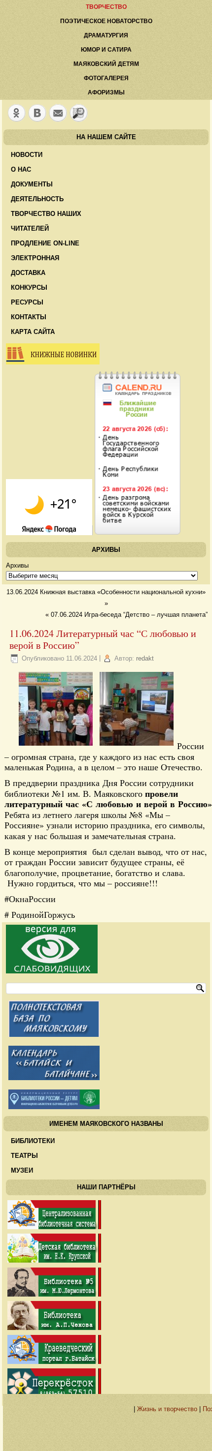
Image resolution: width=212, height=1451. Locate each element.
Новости (26, 154)
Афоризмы (106, 92)
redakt (145, 658)
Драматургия (106, 35)
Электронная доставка (35, 265)
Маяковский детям (106, 63)
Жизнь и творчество (167, 1409)
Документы (32, 184)
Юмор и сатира (106, 49)
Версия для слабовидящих (52, 949)
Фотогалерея (106, 78)
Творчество (106, 6)
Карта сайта (33, 331)
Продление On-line (45, 243)
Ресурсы (27, 302)
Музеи (22, 1170)
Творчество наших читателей (46, 221)
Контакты (28, 317)
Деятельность (37, 199)
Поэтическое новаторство (106, 21)
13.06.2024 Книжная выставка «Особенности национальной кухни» (106, 592)
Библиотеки (33, 1141)
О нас (21, 169)
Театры (24, 1155)
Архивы (17, 565)
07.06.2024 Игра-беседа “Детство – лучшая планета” (129, 614)
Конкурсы (29, 287)
